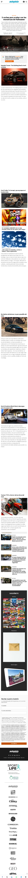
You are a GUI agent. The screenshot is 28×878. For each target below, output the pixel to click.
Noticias (14, 15)
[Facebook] (2, 877)
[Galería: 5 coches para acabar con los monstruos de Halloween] (14, 77)
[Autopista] (14, 2)
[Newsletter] (14, 647)
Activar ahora (9, 61)
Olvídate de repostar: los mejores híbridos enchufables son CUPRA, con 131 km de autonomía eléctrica (19, 571)
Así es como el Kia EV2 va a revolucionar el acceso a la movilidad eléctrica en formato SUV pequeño (19, 549)
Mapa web (22, 757)
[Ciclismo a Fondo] (13, 839)
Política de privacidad (11, 757)
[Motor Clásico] (13, 801)
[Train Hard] (13, 853)
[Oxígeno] (13, 848)
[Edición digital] (14, 677)
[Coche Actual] (13, 792)
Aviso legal (18, 757)
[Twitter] (7, 877)
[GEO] (13, 869)
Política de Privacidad (15, 726)
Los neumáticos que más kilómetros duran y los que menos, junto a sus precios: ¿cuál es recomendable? (19, 582)
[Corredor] (13, 824)
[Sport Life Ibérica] (14, 767)
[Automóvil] (13, 806)
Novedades (14, 545)
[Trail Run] (13, 832)
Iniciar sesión (24, 2)
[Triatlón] (13, 828)
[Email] (25, 877)
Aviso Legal (20, 722)
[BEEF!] (13, 864)
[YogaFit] (13, 835)
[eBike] (13, 858)
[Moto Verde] (13, 810)
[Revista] (14, 613)
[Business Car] (13, 797)
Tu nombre (3, 705)
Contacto (5, 757)
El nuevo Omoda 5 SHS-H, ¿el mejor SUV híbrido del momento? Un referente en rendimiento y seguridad (19, 559)
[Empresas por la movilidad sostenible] (14, 777)
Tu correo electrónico (6, 710)
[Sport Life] (13, 819)
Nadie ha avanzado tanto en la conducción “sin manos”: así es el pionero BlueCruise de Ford (19, 539)
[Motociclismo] (13, 814)
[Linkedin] (11, 877)
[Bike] (13, 844)
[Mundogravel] (13, 873)
